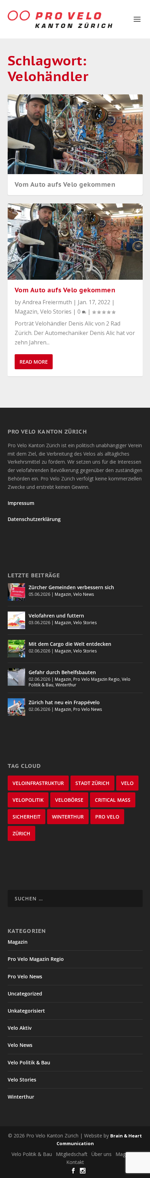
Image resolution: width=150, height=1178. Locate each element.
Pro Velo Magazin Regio (96, 679)
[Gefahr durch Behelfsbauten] (16, 677)
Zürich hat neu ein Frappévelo (64, 702)
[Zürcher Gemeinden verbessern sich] (16, 592)
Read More (34, 361)
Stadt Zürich (92, 783)
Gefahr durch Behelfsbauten (62, 672)
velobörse (69, 800)
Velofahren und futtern (56, 615)
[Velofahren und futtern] (16, 620)
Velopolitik (28, 800)
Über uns (101, 1154)
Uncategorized (25, 993)
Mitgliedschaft (72, 1154)
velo (127, 783)
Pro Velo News (87, 709)
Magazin (26, 311)
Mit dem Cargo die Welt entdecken (70, 644)
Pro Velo (107, 816)
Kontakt (75, 1162)
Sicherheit (26, 816)
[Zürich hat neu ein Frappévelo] (16, 707)
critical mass (112, 800)
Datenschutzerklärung (34, 519)
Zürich (21, 833)
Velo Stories (56, 311)
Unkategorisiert (26, 1010)
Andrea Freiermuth (47, 302)
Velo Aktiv (19, 1027)
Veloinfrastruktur (38, 783)
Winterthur (65, 685)
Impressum (21, 503)
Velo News (83, 594)
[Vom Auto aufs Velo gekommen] (75, 242)
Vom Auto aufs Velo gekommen (65, 184)
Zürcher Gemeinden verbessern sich (71, 587)
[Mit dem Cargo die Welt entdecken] (16, 648)
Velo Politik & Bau (29, 1062)
